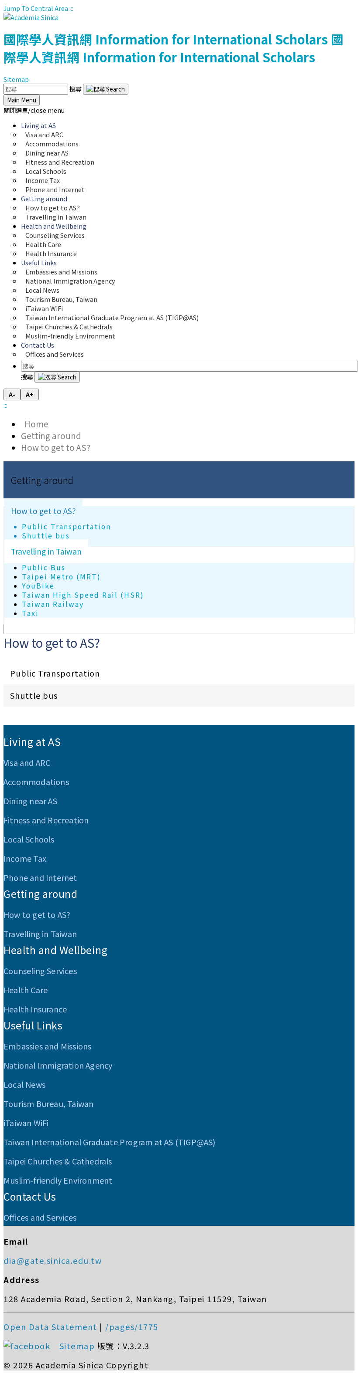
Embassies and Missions (47, 1046)
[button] (34, 110)
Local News (24, 1084)
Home (34, 424)
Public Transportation (66, 526)
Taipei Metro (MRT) (61, 577)
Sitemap (16, 79)
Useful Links (32, 1025)
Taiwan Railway (53, 604)
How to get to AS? (55, 447)
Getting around (51, 435)
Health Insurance (51, 253)
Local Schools (29, 839)
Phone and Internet (55, 189)
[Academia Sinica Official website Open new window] (31, 17)
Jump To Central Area (35, 8)
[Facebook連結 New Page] (30, 1345)
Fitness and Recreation (46, 820)
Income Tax (24, 858)
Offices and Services (54, 354)
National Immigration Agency (70, 280)
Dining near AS (30, 800)
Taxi (30, 613)
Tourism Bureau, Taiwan (48, 1103)
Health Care (25, 989)
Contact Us (29, 1196)
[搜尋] (105, 89)
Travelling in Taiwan (55, 216)
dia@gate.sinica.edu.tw (52, 1260)
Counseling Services (40, 970)
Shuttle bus (46, 536)
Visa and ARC (26, 762)
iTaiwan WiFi (25, 1122)
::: (71, 8)
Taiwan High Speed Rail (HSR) (83, 595)
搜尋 (76, 88)
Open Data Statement (50, 1326)
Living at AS (32, 741)
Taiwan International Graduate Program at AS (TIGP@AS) (109, 1141)
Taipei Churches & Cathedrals (57, 1161)
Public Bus (43, 567)
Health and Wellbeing (55, 949)
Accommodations (36, 781)
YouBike (38, 586)
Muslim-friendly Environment (70, 335)
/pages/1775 (131, 1326)
